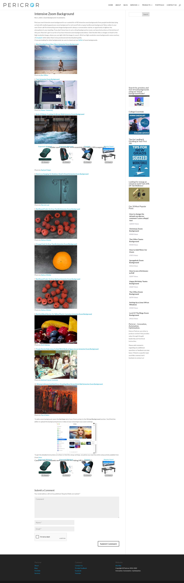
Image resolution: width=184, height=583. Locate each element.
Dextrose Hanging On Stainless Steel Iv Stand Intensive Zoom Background (62, 174)
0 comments (61, 18)
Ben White (44, 75)
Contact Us (172, 5)
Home (110, 5)
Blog (126, 5)
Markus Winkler (46, 240)
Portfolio (159, 5)
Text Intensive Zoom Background (48, 79)
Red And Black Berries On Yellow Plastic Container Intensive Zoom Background (64, 314)
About (118, 5)
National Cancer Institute (49, 380)
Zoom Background (50, 18)
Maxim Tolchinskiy (47, 110)
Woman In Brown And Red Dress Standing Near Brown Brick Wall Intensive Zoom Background (70, 384)
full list (80, 40)
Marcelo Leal (45, 205)
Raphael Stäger (46, 170)
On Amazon (45, 162)
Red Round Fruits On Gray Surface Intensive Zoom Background (58, 279)
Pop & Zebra (45, 415)
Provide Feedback (81, 568)
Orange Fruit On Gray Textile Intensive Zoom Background (56, 244)
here (40, 457)
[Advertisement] (21, 52)
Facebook (78, 571)
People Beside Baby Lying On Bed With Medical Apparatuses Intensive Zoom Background (67, 349)
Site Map (118, 565)
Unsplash (39, 38)
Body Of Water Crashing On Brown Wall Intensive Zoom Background (60, 114)
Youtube (78, 573)
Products (146, 5)
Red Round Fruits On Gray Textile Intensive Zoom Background (58, 209)
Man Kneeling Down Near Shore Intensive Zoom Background (57, 44)
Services (133, 5)
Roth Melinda (45, 345)
